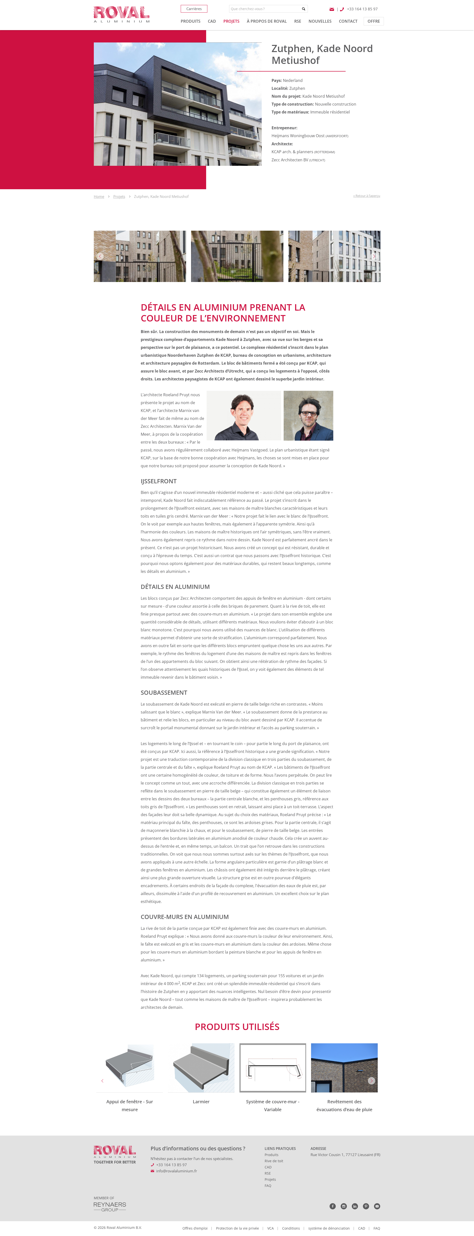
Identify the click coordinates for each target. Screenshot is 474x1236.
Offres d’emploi (195, 1228)
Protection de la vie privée (237, 1228)
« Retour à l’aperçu (366, 195)
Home (99, 196)
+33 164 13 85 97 (171, 1164)
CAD (268, 1167)
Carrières (194, 8)
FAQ (268, 1185)
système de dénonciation (329, 1228)
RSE (268, 1173)
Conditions (291, 1228)
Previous (100, 256)
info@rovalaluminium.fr (176, 1170)
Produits (271, 1154)
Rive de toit (274, 1161)
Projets (119, 196)
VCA (270, 1228)
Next (374, 256)
